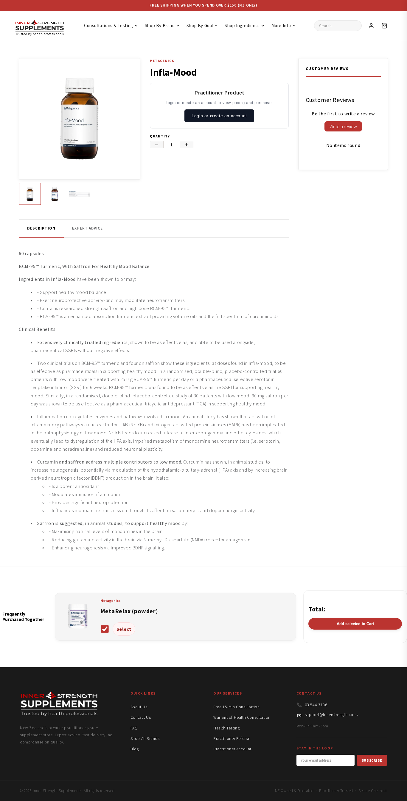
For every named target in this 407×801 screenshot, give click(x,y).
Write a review (343, 126)
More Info (281, 25)
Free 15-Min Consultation (236, 706)
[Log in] (371, 26)
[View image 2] (55, 194)
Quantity (160, 136)
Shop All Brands (145, 738)
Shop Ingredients (242, 25)
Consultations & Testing (108, 25)
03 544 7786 (316, 704)
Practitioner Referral (232, 738)
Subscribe (372, 760)
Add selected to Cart (355, 624)
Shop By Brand (160, 25)
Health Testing (226, 728)
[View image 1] (30, 194)
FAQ (134, 728)
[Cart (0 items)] (384, 26)
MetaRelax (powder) (129, 611)
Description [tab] (41, 228)
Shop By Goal (200, 25)
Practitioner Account (232, 749)
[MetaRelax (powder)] (78, 632)
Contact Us (141, 717)
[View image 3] (79, 194)
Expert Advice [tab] (87, 228)
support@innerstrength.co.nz (332, 714)
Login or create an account (219, 115)
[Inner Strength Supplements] (39, 25)
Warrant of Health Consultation (242, 717)
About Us (139, 706)
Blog (135, 749)
